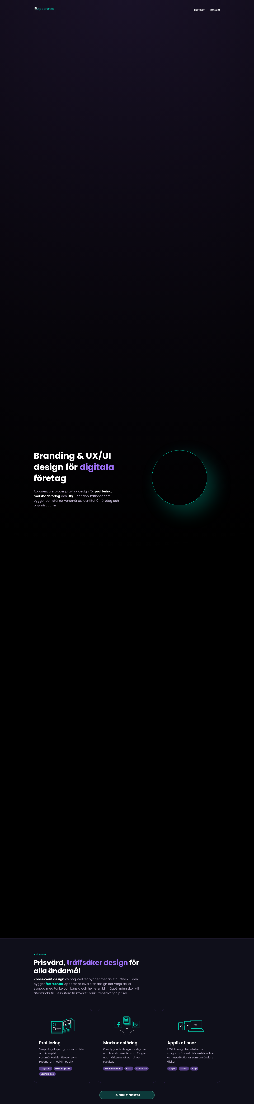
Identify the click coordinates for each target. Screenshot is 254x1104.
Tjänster (199, 10)
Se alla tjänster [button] (127, 1095)
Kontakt (214, 10)
